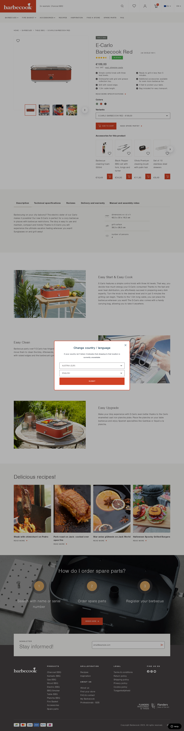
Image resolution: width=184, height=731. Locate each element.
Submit (92, 381)
